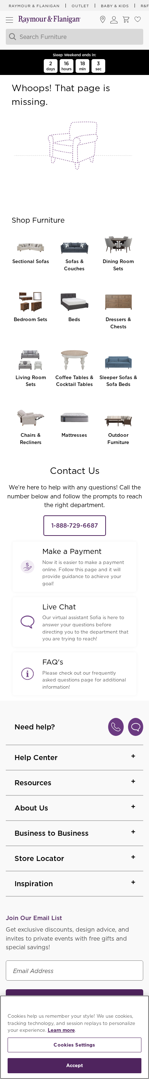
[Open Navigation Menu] (9, 19)
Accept (74, 1065)
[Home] (49, 20)
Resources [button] (32, 782)
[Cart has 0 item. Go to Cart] (126, 20)
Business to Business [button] (51, 833)
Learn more (61, 1030)
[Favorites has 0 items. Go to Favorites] (137, 20)
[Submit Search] (11, 36)
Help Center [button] (36, 757)
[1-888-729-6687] (116, 727)
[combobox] (73, 36)
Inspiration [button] (33, 883)
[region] (74, 1037)
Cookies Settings (74, 1045)
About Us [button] (31, 808)
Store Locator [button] (39, 858)
